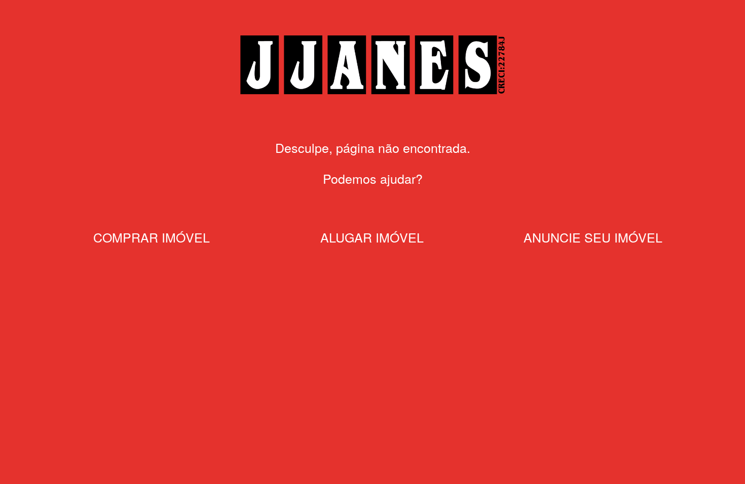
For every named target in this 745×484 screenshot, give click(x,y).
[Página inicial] (372, 95)
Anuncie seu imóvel (593, 237)
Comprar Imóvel (151, 237)
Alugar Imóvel (372, 237)
